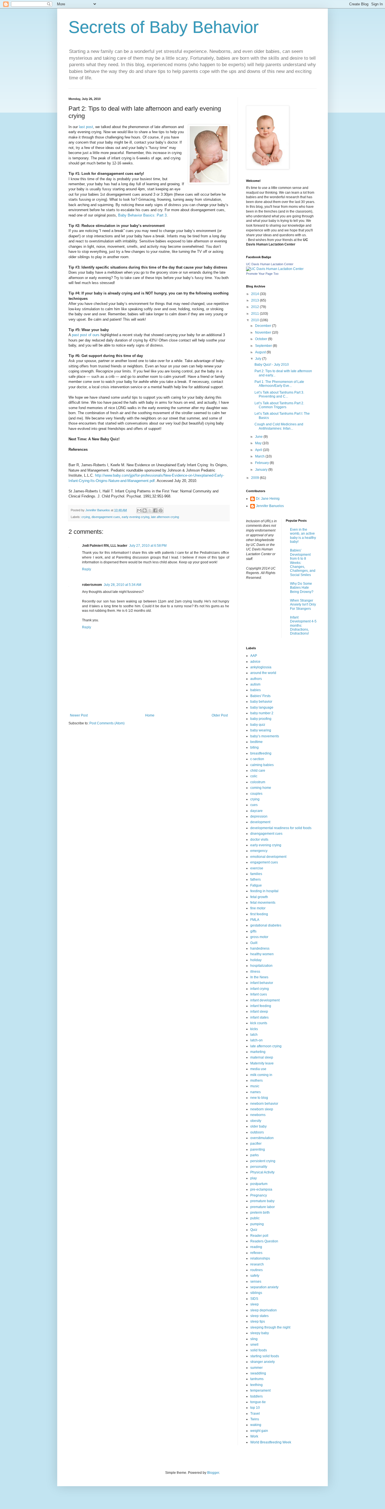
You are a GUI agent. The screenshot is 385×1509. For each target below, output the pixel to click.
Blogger (213, 1473)
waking (255, 1425)
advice (255, 662)
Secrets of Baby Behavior (163, 27)
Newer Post (79, 715)
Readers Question (264, 1241)
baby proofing (260, 719)
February (262, 463)
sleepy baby (259, 1333)
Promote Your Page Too (262, 273)
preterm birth (260, 1213)
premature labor (262, 1207)
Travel (255, 1414)
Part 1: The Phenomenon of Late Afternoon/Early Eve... (279, 384)
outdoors (257, 1132)
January (261, 470)
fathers (255, 879)
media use (258, 1069)
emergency (258, 851)
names (255, 1092)
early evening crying (135, 517)
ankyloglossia (260, 667)
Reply (86, 569)
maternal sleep (261, 1057)
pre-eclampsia (261, 1189)
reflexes (256, 1253)
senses (255, 1281)
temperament (260, 1390)
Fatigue (256, 885)
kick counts (258, 1023)
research (257, 1264)
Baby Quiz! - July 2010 (272, 365)
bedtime (256, 742)
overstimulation (262, 1138)
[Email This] (139, 510)
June (259, 437)
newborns (257, 1115)
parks (254, 1155)
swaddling (258, 1373)
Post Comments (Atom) (107, 723)
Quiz (253, 1230)
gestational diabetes (265, 925)
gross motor (259, 937)
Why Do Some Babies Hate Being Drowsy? (301, 588)
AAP (253, 656)
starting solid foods (264, 1356)
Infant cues (258, 994)
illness (255, 972)
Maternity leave (262, 1063)
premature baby (262, 1201)
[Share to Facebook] (155, 510)
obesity (255, 1121)
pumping (257, 1224)
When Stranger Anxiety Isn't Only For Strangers (303, 605)
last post (86, 127)
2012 (255, 307)
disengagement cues (106, 517)
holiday (256, 960)
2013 (255, 300)
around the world (263, 673)
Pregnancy (258, 1195)
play (253, 1178)
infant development (265, 1000)
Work (254, 1436)
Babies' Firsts (260, 696)
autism (255, 684)
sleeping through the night (270, 1327)
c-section (257, 759)
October (261, 339)
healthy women (262, 954)
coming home (260, 788)
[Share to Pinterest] (160, 510)
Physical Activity (262, 1172)
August (261, 352)
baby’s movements (264, 736)
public (255, 1218)
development (260, 822)
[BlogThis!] (144, 510)
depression (258, 816)
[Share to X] (150, 510)
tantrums (257, 1379)
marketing (257, 1052)
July (258, 359)
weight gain (259, 1431)
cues (254, 805)
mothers (256, 1080)
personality (258, 1167)
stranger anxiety (262, 1362)
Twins (254, 1419)
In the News (259, 977)
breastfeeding (260, 753)
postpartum (258, 1184)
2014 (255, 294)
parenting (257, 1149)
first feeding (259, 914)
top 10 (255, 1408)
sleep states (259, 1316)
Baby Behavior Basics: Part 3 (142, 215)
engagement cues (264, 862)
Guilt (253, 943)
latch (254, 1035)
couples (256, 794)
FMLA (254, 920)
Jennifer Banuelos (270, 506)
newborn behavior (264, 1104)
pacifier (256, 1144)
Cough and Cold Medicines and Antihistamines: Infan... (279, 426)
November (263, 332)
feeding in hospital (264, 891)
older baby (258, 1126)
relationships (260, 1258)
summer (256, 1368)
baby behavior (261, 702)
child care (257, 771)
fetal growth (259, 897)
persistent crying (262, 1161)
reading (256, 1247)
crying (85, 517)
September (264, 346)
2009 (255, 478)
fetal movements (262, 903)
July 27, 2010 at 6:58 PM (148, 546)
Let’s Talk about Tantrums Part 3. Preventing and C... (279, 394)
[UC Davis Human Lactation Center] (275, 269)
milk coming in (261, 1075)
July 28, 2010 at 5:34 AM (122, 585)
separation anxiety (264, 1287)
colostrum (257, 782)
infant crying (259, 989)
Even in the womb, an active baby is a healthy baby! (303, 536)
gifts (253, 931)
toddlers (256, 1396)
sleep (254, 1304)
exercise (256, 868)
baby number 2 (261, 713)
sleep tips (257, 1321)
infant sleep (259, 1012)
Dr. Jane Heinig (268, 499)
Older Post (220, 715)
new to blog (259, 1098)
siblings (256, 1293)
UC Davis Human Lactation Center (269, 264)
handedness (259, 948)
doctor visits (259, 839)
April (259, 450)
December (263, 326)
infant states (259, 1017)
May (258, 443)
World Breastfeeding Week (270, 1442)
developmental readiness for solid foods (280, 828)
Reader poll (259, 1236)
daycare (256, 811)
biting (254, 747)
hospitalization (261, 966)
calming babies (262, 765)
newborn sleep (261, 1109)
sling (254, 1339)
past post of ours (86, 335)
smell (254, 1345)
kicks (254, 1029)
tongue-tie (258, 1402)
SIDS (254, 1299)
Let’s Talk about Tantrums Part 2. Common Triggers (279, 405)
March (260, 456)
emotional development (268, 857)
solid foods (258, 1350)
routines (256, 1270)
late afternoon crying (165, 517)
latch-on (256, 1040)
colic (253, 776)
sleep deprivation (263, 1310)
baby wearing (260, 730)
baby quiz (257, 725)
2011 (255, 314)
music (254, 1086)
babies (255, 690)
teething (256, 1385)
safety (254, 1276)
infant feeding (260, 1006)
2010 (255, 320)
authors (256, 679)
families (256, 874)
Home (149, 715)
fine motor (257, 908)
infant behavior (261, 983)
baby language (261, 707)
